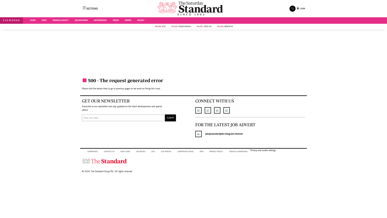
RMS (201, 152)
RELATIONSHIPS (81, 20)
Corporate (92, 152)
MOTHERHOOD (100, 20)
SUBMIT (170, 118)
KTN (161, 27)
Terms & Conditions (238, 152)
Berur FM (226, 27)
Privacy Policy (216, 152)
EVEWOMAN (11, 20)
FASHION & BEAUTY (61, 20)
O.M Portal (166, 152)
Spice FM (205, 27)
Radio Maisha (182, 27)
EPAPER (128, 20)
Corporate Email (185, 152)
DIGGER (140, 20)
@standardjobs (216, 134)
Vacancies (140, 152)
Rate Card (125, 152)
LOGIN (302, 8)
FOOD (44, 20)
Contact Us (109, 152)
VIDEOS (116, 20)
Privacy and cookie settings (263, 150)
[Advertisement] (193, 52)
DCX (153, 152)
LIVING (33, 20)
